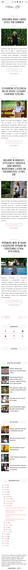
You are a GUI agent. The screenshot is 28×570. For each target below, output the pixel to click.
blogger (5, 338)
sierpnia (8, 505)
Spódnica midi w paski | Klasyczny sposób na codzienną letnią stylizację (14, 247)
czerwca (8, 525)
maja (7, 527)
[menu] (3, 2)
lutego (7, 529)
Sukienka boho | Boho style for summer (14, 21)
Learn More (11, 568)
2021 (5, 534)
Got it (19, 568)
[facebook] (12, 2)
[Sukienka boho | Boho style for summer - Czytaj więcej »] (14, 45)
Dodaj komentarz (15, 305)
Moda (14, 25)
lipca (7, 522)
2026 (5, 485)
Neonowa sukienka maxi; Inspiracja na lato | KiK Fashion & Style (18, 371)
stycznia (8, 531)
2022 (5, 494)
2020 (5, 536)
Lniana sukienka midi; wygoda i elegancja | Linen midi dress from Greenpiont (18, 409)
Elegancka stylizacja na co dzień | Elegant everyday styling (14, 91)
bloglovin (22, 333)
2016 (5, 545)
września (8, 503)
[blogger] (19, 2)
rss (22, 338)
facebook (5, 333)
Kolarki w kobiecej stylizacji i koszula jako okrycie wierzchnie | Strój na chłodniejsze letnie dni (14, 167)
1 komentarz (14, 145)
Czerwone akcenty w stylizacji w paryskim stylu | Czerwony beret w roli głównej (18, 467)
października (9, 501)
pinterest (14, 338)
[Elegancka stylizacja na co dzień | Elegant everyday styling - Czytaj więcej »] (14, 117)
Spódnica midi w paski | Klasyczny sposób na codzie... (14, 519)
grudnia (8, 496)
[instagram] (14, 2)
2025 (5, 487)
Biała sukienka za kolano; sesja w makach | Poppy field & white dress (18, 390)
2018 (5, 541)
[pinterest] (22, 2)
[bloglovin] (17, 2)
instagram (14, 333)
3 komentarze (15, 73)
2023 (5, 492)
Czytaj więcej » (14, 70)
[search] (26, 2)
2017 (5, 543)
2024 (5, 489)
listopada (8, 498)
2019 (5, 538)
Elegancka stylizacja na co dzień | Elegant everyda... (14, 511)
